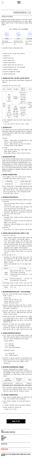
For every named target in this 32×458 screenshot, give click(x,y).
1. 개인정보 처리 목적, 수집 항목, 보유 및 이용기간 (13, 53)
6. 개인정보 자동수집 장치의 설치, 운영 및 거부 (12, 65)
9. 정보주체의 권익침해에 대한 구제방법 (11, 71)
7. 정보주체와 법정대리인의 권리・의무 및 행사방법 (13, 67)
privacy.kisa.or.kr (19, 385)
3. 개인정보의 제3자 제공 (7, 58)
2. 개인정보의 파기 (6, 56)
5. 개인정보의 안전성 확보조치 (8, 62)
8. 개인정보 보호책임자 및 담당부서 (10, 69)
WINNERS (3, 438)
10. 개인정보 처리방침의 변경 (8, 74)
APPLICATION (3, 437)
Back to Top (16, 421)
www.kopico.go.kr (8, 385)
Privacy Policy (4, 449)
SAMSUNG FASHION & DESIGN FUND (8, 432)
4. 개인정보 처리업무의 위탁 (8, 60)
